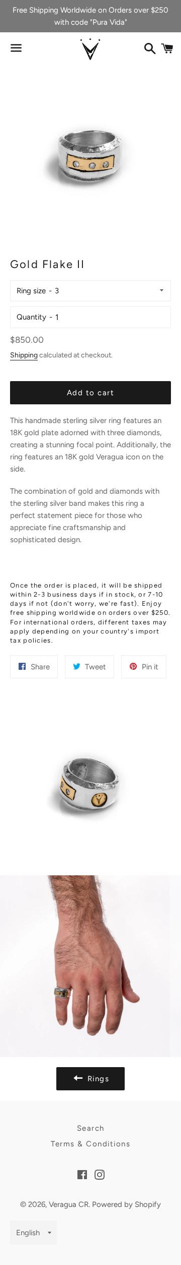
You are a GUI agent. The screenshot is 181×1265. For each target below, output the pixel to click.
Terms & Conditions (90, 1143)
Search (91, 1128)
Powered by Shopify (126, 1204)
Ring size (31, 290)
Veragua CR (68, 1204)
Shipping (24, 355)
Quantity (31, 317)
